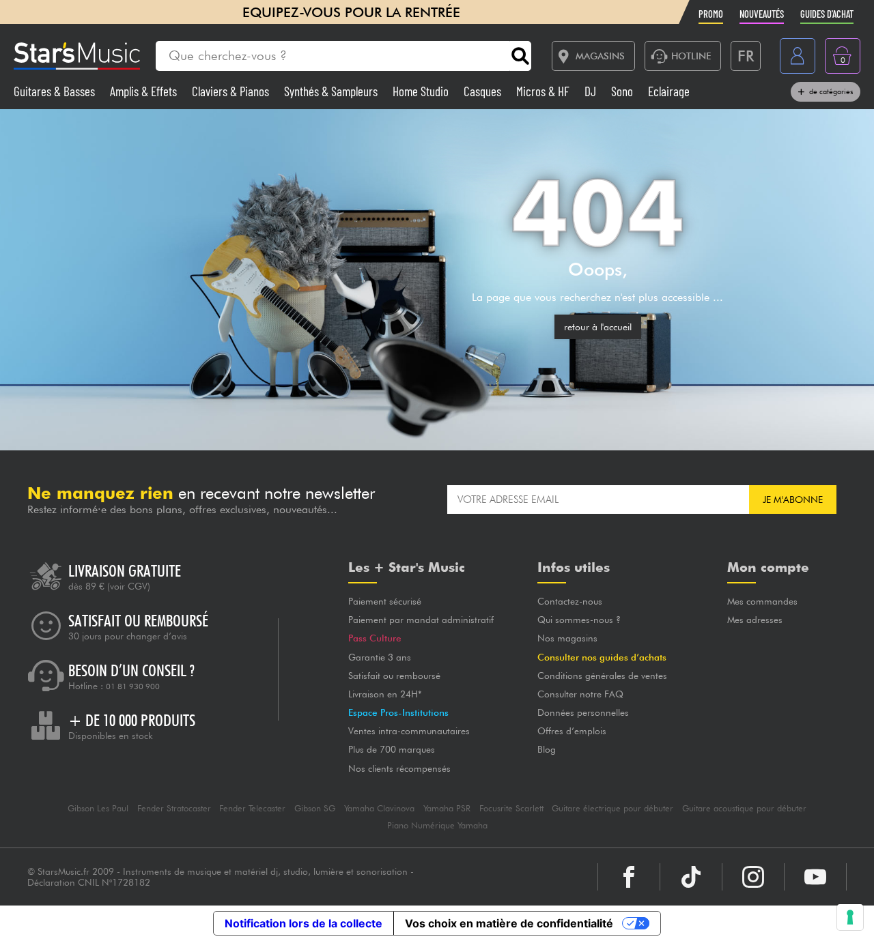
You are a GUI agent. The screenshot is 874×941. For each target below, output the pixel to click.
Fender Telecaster (252, 808)
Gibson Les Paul (98, 808)
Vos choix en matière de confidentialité (509, 923)
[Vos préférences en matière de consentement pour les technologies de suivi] (850, 917)
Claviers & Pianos (232, 91)
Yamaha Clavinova (379, 808)
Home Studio (422, 91)
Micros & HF (544, 91)
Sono (623, 91)
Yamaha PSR (446, 808)
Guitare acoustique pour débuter (744, 808)
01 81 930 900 (133, 686)
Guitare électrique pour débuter (612, 808)
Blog (546, 749)
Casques (484, 91)
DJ (591, 91)
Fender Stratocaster (174, 808)
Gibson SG (314, 808)
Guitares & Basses (56, 91)
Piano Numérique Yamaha (437, 825)
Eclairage (669, 91)
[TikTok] (691, 877)
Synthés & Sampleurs (332, 91)
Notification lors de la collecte (303, 923)
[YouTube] (815, 877)
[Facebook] (629, 877)
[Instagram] (753, 877)
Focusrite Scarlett (511, 808)
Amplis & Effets (145, 91)
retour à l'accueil (598, 326)
